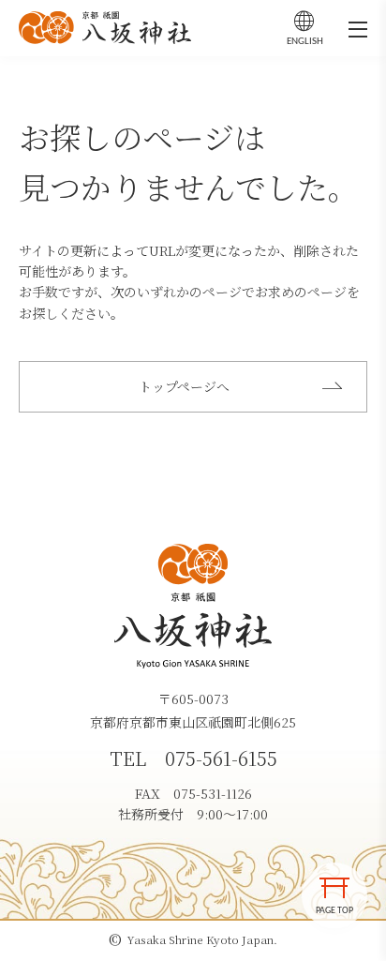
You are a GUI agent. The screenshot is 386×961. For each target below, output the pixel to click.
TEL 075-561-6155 (193, 758)
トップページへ (184, 386)
